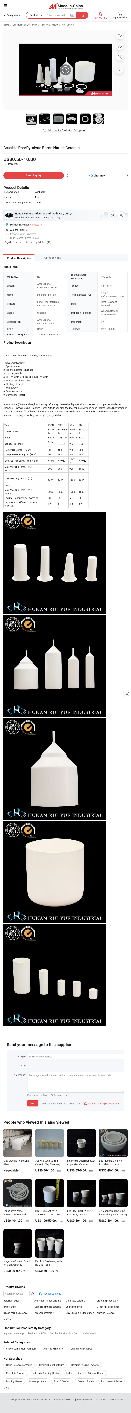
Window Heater (96, 1373)
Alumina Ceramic (105, 1312)
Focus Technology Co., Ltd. (43, 1399)
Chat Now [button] (99, 175)
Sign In (8, 242)
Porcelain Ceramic (15, 1373)
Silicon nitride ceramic (108, 1306)
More (6, 1387)
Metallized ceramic (75, 1300)
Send (32, 1103)
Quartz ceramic (74, 1306)
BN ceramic (9, 1306)
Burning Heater (14, 1381)
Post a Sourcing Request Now (101, 1103)
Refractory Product (49, 24)
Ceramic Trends (85, 1381)
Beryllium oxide (11, 1300)
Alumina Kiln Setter (53, 1348)
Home (6, 24)
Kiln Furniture (68, 24)
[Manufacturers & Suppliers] (65, 6)
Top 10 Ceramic (62, 1381)
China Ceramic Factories (19, 1365)
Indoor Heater (73, 1373)
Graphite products (106, 1300)
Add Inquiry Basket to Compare (66, 130)
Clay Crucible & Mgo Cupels (80, 1312)
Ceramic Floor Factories (51, 1365)
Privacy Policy (116, 1399)
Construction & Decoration (25, 24)
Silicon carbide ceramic (15, 1312)
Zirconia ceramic (43, 1312)
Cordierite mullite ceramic (47, 1306)
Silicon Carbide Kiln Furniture (21, 1348)
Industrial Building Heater (45, 1373)
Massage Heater (38, 1381)
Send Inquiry (33, 175)
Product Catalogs (51, 1293)
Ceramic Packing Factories (85, 1365)
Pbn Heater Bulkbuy (111, 1381)
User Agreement (84, 1399)
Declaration (101, 1399)
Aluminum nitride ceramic (47, 1300)
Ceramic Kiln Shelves (81, 1348)
